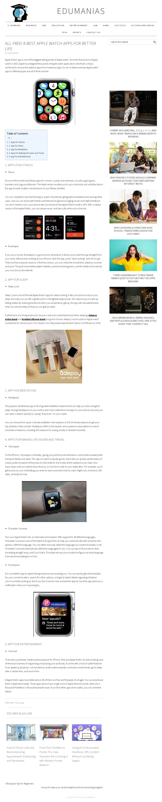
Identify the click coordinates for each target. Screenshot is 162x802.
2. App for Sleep (16, 145)
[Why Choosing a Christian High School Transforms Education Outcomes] (133, 222)
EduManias (81, 10)
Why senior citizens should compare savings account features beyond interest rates (133, 180)
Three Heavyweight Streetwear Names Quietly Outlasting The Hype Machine (133, 278)
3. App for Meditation (18, 149)
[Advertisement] (133, 67)
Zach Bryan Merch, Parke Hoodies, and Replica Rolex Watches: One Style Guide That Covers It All (133, 320)
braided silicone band (33, 319)
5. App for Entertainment (20, 156)
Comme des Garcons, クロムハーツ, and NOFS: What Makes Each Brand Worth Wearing (133, 133)
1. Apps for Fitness (17, 142)
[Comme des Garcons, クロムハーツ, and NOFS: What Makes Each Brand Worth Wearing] (133, 125)
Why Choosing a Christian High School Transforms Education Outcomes (133, 230)
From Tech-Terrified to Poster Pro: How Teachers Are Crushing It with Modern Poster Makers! (53, 756)
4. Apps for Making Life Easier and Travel (26, 153)
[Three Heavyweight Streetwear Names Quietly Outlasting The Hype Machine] (133, 270)
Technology (19, 703)
